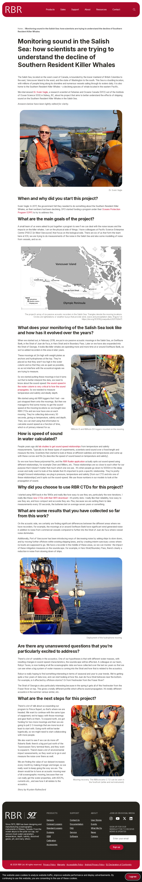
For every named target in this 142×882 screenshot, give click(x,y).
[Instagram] (111, 818)
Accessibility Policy (75, 865)
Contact (116, 9)
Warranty (61, 865)
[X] (124, 818)
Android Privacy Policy (95, 865)
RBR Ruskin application (74, 461)
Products (50, 9)
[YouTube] (118, 818)
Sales (63, 9)
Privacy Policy (49, 865)
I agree (132, 876)
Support (75, 9)
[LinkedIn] (131, 818)
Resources (101, 9)
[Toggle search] (134, 9)
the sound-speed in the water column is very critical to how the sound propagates (42, 386)
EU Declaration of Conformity (119, 865)
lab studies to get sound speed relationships (60, 446)
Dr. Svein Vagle (40, 92)
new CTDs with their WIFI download (50, 498)
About (87, 9)
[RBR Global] (14, 9)
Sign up (116, 847)
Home (20, 29)
